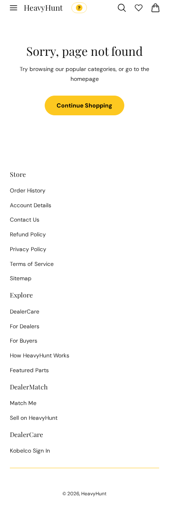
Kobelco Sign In (30, 450)
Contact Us (24, 219)
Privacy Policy (28, 249)
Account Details (30, 205)
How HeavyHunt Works (39, 355)
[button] (13, 7)
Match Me (23, 403)
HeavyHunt (94, 493)
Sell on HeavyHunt (33, 417)
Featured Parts (29, 370)
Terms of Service (32, 264)
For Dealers (24, 326)
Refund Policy (28, 234)
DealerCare (24, 311)
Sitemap (21, 278)
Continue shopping (84, 105)
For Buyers (23, 340)
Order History (28, 190)
